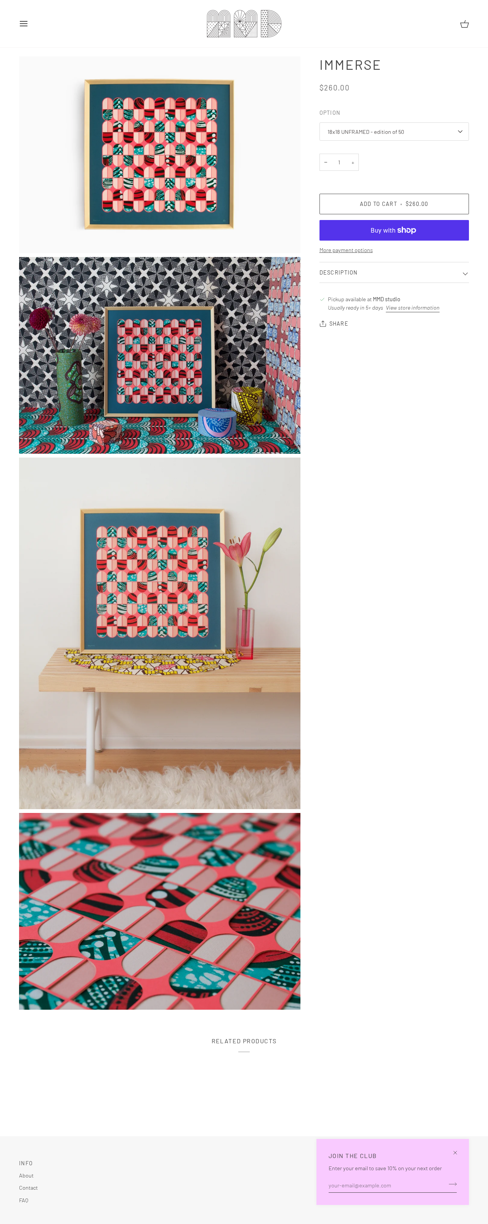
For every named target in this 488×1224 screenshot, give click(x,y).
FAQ (23, 1200)
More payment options (346, 249)
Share (338, 323)
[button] (224, 1161)
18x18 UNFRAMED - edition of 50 (365, 131)
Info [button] (26, 1163)
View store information (413, 307)
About (26, 1175)
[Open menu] (30, 23)
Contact (28, 1187)
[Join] (450, 1184)
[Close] (458, 1149)
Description (338, 272)
